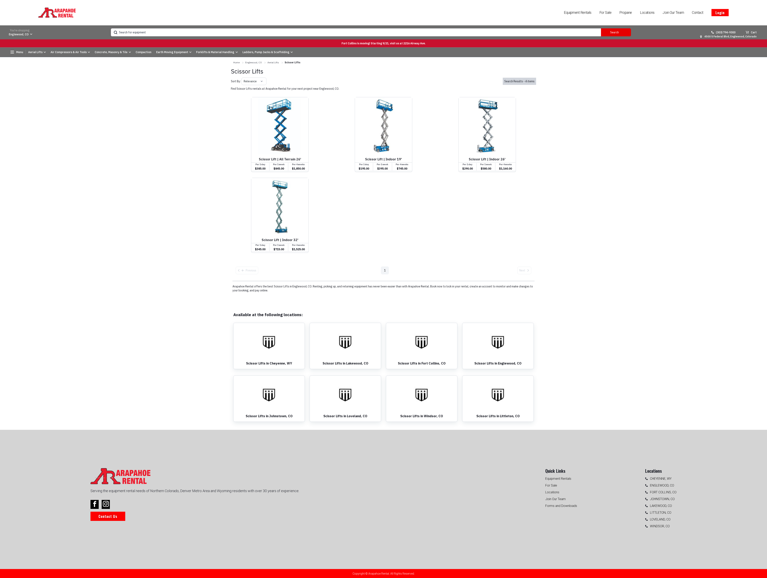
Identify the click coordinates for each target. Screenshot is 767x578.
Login (720, 12)
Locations (647, 12)
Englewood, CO (253, 62)
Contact (697, 12)
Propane (625, 12)
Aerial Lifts (273, 62)
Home (236, 62)
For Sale (605, 12)
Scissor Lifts (292, 62)
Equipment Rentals (577, 12)
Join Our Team (673, 12)
